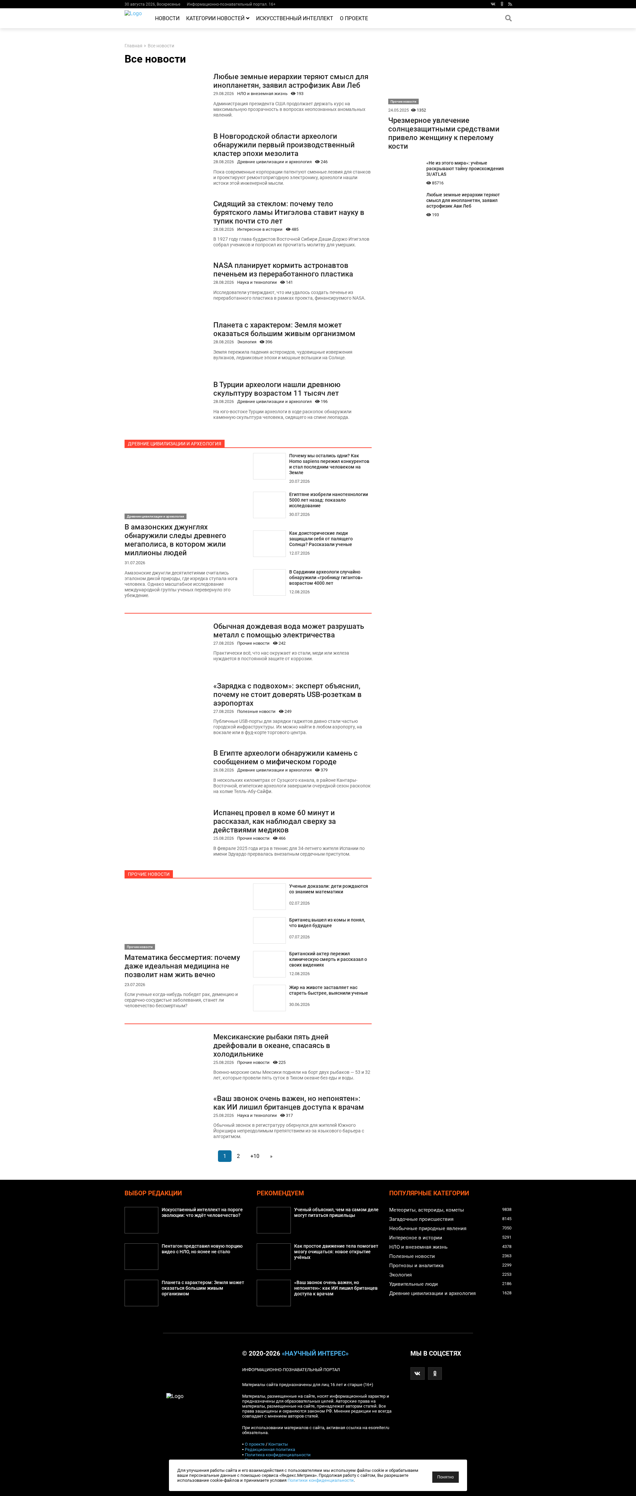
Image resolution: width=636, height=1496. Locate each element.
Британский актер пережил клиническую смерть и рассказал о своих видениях (328, 959)
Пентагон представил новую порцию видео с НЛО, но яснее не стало (202, 1249)
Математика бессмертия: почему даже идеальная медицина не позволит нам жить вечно (182, 966)
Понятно (445, 1477)
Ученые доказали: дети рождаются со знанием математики (328, 889)
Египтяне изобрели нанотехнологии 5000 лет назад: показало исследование (328, 500)
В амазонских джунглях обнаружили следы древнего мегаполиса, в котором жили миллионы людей (175, 540)
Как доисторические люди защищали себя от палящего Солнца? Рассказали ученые (321, 538)
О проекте (354, 18)
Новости (167, 18)
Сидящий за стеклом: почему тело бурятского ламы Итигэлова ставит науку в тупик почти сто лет (288, 212)
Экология (246, 341)
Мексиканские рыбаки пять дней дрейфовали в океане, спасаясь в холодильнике (271, 1045)
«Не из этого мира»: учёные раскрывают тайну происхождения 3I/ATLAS (465, 168)
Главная (133, 46)
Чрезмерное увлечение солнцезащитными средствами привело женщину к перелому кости (444, 133)
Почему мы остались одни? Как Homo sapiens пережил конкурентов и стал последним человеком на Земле (329, 464)
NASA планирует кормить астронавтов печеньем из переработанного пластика (283, 269)
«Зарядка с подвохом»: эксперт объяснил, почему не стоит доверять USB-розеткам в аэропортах (287, 694)
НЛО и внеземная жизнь (262, 93)
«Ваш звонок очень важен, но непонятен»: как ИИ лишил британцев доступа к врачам (288, 1102)
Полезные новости (256, 711)
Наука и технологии (257, 282)
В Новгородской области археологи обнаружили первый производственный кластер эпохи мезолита (284, 145)
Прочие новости (253, 643)
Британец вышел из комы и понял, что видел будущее (327, 922)
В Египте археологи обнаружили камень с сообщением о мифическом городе (285, 757)
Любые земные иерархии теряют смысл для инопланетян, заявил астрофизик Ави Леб (290, 80)
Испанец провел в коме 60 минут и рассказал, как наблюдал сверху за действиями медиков (274, 821)
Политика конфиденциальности (278, 1454)
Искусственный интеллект (294, 18)
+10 (254, 1156)
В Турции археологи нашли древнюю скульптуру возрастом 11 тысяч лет (277, 388)
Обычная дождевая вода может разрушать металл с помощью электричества (288, 630)
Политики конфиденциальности (321, 1480)
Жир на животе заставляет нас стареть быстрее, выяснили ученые (328, 990)
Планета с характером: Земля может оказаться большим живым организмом (284, 329)
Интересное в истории (260, 229)
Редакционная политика (270, 1449)
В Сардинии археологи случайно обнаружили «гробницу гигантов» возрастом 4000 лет (326, 577)
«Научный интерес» (315, 1353)
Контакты (278, 1444)
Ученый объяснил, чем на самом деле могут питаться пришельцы (336, 1212)
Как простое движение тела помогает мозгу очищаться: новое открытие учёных (336, 1251)
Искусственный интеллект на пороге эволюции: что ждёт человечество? (202, 1212)
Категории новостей (215, 18)
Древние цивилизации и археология (274, 161)
